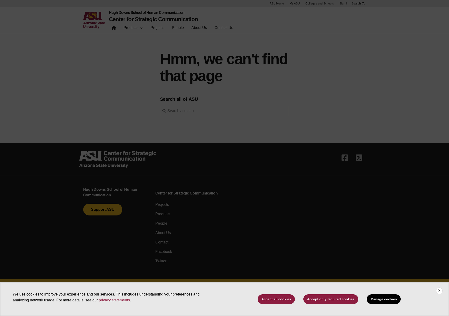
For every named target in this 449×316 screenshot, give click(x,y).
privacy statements (114, 300)
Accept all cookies (276, 299)
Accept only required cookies (330, 299)
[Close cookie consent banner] (439, 291)
